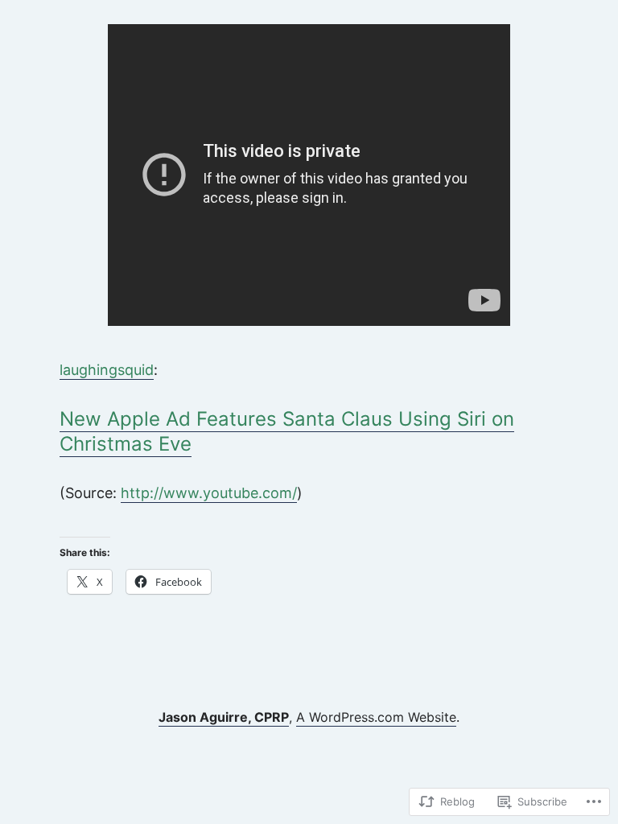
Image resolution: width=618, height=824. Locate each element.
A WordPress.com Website (376, 717)
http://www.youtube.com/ (209, 492)
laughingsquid (107, 369)
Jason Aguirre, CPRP (224, 717)
